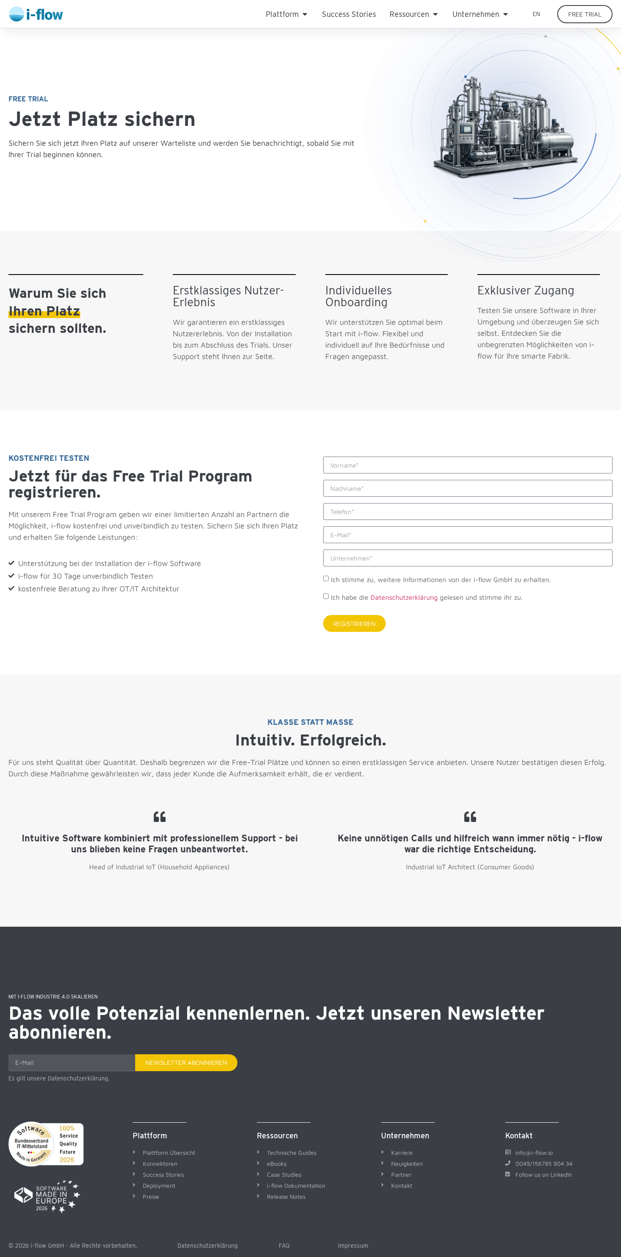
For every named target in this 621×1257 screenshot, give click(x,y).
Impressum (353, 1245)
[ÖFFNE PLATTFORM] (304, 14)
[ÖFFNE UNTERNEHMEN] (505, 14)
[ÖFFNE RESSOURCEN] (435, 14)
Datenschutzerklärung (404, 597)
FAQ (284, 1245)
